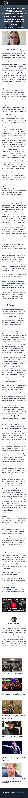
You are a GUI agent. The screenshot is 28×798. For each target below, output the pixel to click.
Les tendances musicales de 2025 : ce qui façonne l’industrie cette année (12, 674)
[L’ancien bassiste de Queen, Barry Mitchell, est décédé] (14, 728)
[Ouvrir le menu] (24, 2)
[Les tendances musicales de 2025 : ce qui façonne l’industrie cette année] (14, 665)
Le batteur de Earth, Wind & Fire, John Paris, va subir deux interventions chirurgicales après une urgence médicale (13, 717)
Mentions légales (20, 792)
